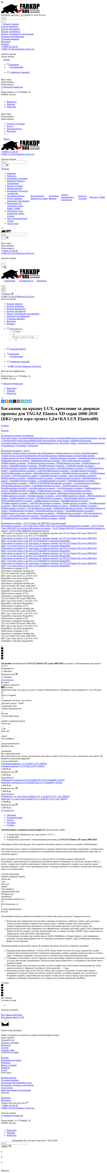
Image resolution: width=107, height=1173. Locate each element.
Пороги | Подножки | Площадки (23, 445)
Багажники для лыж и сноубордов (17, 1085)
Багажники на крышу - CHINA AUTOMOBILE (29, 483)
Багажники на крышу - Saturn (54, 473)
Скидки (4, 1047)
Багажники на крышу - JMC (78, 495)
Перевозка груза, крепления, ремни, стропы (64, 443)
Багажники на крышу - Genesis (59, 480)
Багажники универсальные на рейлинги (65, 455)
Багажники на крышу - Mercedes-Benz (54, 493)
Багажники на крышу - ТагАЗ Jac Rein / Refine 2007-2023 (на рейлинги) (35, 526)
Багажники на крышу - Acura (65, 483)
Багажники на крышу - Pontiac (19, 463)
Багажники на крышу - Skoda (34, 506)
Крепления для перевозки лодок (16, 1082)
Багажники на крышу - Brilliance (47, 508)
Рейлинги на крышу (77, 438)
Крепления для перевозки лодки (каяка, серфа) (53, 440)
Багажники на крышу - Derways (55, 460)
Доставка (11, 822)
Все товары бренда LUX (12, 1017)
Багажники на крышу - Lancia (20, 488)
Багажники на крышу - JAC (18, 508)
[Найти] (3, 21)
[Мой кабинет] (2, 261)
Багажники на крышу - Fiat (75, 488)
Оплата (10, 820)
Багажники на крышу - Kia (28, 490)
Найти (4, 1146)
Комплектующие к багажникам (16, 438)
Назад (18, 331)
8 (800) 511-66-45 (10, 46)
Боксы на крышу (9, 1065)
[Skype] (26, 401)
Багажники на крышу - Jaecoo (61, 475)
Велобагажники (8, 1077)
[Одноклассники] (6, 401)
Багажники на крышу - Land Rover (31, 470)
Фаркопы (35, 438)
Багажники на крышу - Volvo (54, 485)
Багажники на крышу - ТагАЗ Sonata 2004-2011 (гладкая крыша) (60, 528)
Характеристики (14, 817)
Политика (6, 1097)
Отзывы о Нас (8, 1050)
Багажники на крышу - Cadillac (59, 465)
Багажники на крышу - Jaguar (70, 458)
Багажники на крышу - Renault (53, 500)
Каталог (5, 1057)
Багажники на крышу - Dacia (30, 465)
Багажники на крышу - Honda (51, 518)
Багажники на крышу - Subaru (25, 473)
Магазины (6, 1100)
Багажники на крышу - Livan (46, 478)
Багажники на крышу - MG (47, 463)
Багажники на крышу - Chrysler (56, 490)
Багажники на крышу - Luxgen (30, 480)
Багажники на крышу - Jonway (19, 513)
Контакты (5, 1045)
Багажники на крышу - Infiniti (42, 458)
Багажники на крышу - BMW (22, 493)
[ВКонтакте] (2, 401)
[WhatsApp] (22, 401)
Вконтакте (12, 102)
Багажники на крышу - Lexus (62, 470)
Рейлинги (5, 1062)
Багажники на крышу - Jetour (19, 478)
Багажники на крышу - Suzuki (81, 503)
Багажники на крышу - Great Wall (49, 495)
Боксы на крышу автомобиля (53, 438)
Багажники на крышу (11, 1060)
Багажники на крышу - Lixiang (32, 475)
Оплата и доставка (10, 1042)
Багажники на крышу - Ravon (49, 468)
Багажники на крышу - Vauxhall (58, 511)
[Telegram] (30, 401)
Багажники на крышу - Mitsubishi (62, 516)
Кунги (4, 1070)
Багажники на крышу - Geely (48, 488)
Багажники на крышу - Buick (74, 478)
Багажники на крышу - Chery (75, 513)
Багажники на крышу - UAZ (76, 468)
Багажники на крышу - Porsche (77, 508)
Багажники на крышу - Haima (19, 495)
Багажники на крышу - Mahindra (24, 460)
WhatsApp (11, 107)
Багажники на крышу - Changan (25, 485)
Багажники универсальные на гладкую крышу (65, 453)
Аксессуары (37, 443)
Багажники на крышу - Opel (53, 503)
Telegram (11, 104)
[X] (14, 401)
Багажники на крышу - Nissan (32, 516)
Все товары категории (11, 1015)
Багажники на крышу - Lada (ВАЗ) (23, 503)
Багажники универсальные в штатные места (22, 453)
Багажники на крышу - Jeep (73, 463)
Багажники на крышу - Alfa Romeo (58, 498)
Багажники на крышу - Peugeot (28, 511)
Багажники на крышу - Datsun (21, 468)
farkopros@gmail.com (13, 87)
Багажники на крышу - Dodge (23, 518)
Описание (11, 815)
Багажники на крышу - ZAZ (81, 473)
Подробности (7, 680)
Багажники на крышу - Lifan (47, 513)
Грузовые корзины (22, 440)
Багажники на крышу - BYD (27, 498)
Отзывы (10, 825)
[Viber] (18, 401)
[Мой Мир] (10, 401)
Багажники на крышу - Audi (25, 500)
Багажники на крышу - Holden (62, 506)
